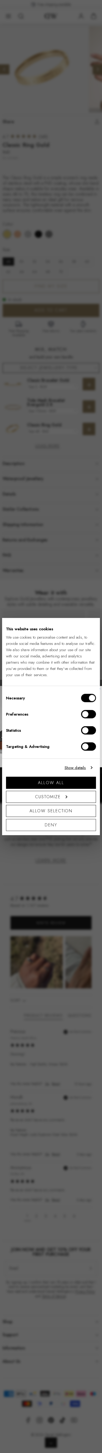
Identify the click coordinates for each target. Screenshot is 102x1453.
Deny (51, 825)
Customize (48, 797)
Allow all (51, 782)
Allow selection (51, 811)
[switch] (88, 714)
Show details (75, 768)
